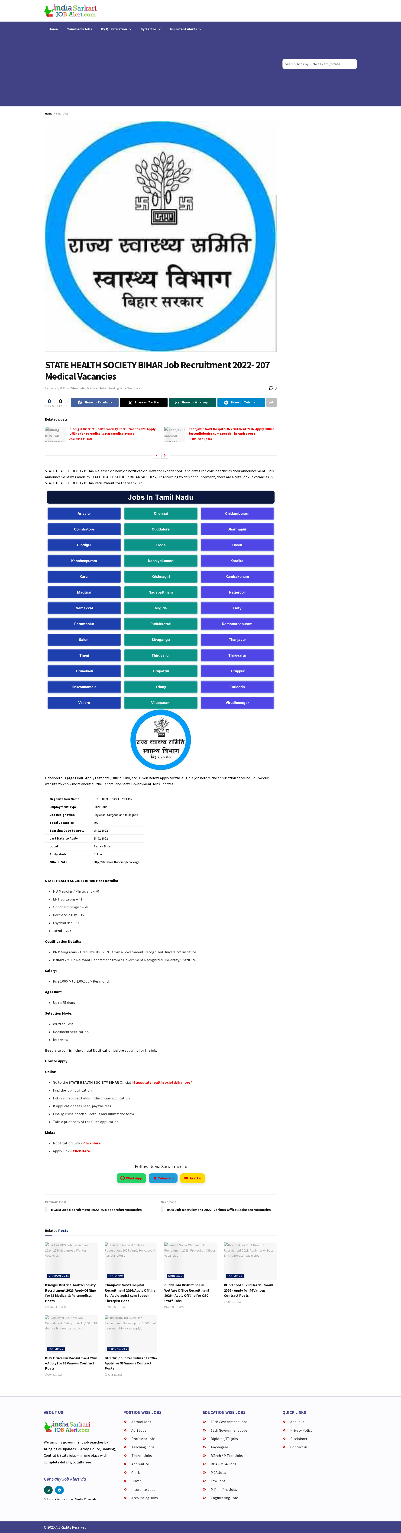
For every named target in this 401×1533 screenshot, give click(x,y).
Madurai (84, 592)
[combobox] (319, 64)
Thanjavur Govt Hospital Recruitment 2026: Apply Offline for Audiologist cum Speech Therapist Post (232, 431)
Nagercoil (237, 592)
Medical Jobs (96, 388)
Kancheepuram (84, 561)
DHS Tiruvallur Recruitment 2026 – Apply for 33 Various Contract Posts (71, 1363)
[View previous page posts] (156, 455)
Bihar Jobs (62, 113)
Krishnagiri (161, 576)
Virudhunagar (237, 702)
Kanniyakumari (161, 561)
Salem (84, 639)
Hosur (237, 545)
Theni (84, 655)
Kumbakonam (237, 576)
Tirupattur (160, 671)
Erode (161, 545)
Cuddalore (161, 529)
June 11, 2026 (233, 1301)
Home (53, 29)
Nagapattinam (161, 592)
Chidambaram (237, 513)
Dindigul (84, 545)
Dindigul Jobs (59, 1275)
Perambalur (84, 624)
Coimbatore (84, 529)
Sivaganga (161, 639)
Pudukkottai (160, 624)
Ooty (237, 608)
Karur (84, 576)
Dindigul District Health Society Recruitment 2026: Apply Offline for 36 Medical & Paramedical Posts (112, 431)
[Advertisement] (161, 69)
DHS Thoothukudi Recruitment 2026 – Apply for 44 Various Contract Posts (249, 1290)
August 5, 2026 (175, 1307)
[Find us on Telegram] (59, 1490)
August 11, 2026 (82, 439)
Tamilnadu (115, 1275)
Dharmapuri (237, 529)
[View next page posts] (164, 455)
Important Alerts (183, 29)
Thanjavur (237, 639)
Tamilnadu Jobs (79, 29)
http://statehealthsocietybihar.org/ (162, 1082)
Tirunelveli (84, 671)
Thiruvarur (237, 655)
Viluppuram (161, 702)
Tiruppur (237, 671)
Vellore (84, 702)
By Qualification (114, 29)
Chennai (161, 513)
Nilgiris (161, 608)
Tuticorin (237, 687)
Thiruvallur (161, 655)
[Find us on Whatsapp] (48, 1490)
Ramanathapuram (237, 624)
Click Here (91, 1143)
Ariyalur (84, 513)
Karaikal (237, 561)
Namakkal (84, 608)
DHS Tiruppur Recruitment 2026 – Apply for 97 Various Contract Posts (131, 1363)
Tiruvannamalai (84, 687)
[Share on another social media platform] (271, 402)
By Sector (148, 29)
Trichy (160, 687)
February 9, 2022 (55, 388)
